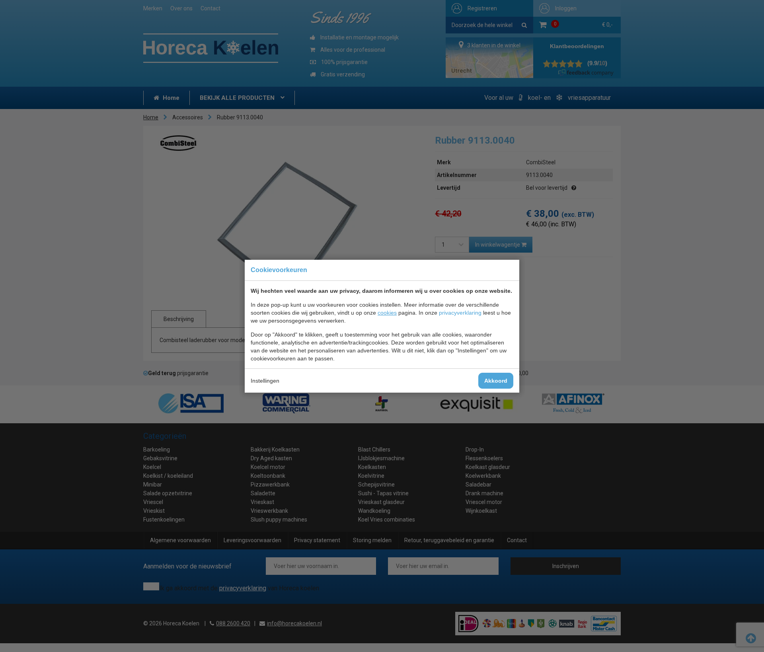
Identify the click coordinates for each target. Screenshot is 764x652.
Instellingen (265, 381)
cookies (387, 312)
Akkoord (495, 381)
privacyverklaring (460, 312)
